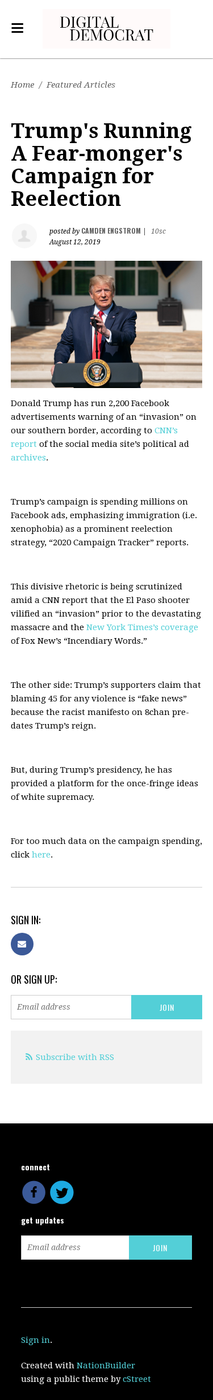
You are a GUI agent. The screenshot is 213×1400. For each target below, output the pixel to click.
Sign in (35, 1340)
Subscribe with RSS (75, 1057)
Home (22, 85)
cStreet (137, 1379)
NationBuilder (106, 1365)
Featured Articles (81, 85)
